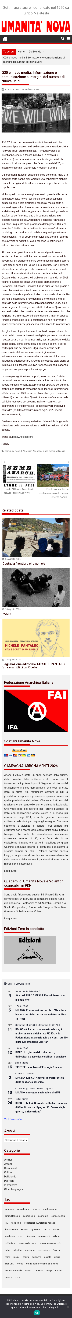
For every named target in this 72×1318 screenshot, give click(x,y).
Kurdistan (10, 1236)
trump (49, 1270)
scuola (47, 1257)
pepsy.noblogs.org (22, 436)
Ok (36, 1312)
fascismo (16, 1222)
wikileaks (60, 451)
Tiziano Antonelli (13, 1270)
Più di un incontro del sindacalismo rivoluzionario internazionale (54, 493)
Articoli (8, 1163)
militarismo (10, 1243)
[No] (67, 1307)
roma (7, 1257)
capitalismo (29, 1216)
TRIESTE (38, 1270)
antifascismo (50, 1209)
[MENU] (68, 38)
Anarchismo (23, 1209)
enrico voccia (58, 1216)
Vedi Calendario (13, 1119)
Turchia (58, 1270)
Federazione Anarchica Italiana (39, 1222)
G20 (23, 451)
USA (18, 1277)
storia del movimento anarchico (42, 1263)
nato (7, 1250)
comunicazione (12, 451)
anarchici (9, 1209)
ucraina (8, 1277)
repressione (44, 1250)
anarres (36, 1209)
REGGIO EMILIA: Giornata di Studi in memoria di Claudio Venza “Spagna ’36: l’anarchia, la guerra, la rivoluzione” (41, 1107)
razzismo (30, 1250)
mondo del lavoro (28, 1243)
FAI (6, 1222)
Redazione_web (32, 89)
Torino (28, 1270)
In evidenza (10, 1185)
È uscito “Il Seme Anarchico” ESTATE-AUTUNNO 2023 (18, 491)
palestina (17, 1250)
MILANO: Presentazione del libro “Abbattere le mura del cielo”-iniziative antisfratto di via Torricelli (41, 1014)
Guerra (46, 1229)
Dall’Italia (9, 1180)
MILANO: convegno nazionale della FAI (37, 1092)
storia (20, 1263)
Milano (56, 1236)
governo (35, 1229)
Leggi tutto (10, 870)
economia (43, 1216)
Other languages (13, 1189)
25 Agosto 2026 (13, 559)
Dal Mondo (10, 1176)
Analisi (8, 1159)
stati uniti (9, 1263)
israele (56, 1229)
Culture (8, 1172)
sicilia (57, 1257)
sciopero (36, 1257)
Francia (24, 1229)
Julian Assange (33, 451)
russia (16, 1257)
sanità (26, 1257)
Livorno (31, 1236)
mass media (49, 451)
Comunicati (10, 1168)
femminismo (11, 1229)
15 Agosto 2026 (13, 659)
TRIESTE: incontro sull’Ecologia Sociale (38, 1067)
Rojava (56, 1250)
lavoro (21, 1236)
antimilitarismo (12, 1216)
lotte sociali (44, 1236)
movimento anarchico (51, 1243)
